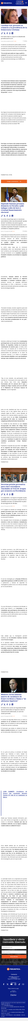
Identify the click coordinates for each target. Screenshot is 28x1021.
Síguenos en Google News (14, 978)
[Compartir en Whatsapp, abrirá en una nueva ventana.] (10, 33)
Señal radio (19, 3)
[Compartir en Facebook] (7, 33)
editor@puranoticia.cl (14, 976)
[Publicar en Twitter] (5, 33)
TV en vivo (19, 1)
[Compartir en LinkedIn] (12, 33)
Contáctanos (14, 977)
